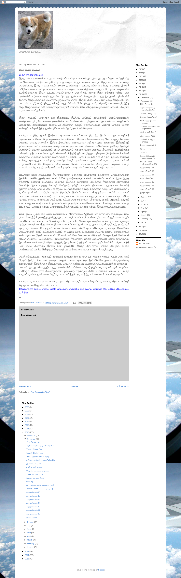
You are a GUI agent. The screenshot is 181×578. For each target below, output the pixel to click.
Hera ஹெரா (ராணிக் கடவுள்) (37, 456)
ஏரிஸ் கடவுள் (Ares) (147, 136)
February (145, 219)
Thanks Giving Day (148, 113)
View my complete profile (146, 247)
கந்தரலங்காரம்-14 (147, 175)
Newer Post (25, 386)
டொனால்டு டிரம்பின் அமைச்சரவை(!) (147, 157)
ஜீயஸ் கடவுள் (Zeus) (148, 132)
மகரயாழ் (143, 152)
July (143, 201)
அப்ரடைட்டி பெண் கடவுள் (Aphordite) (150, 127)
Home (74, 386)
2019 (141, 83)
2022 (141, 73)
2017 (141, 91)
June (143, 204)
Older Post (123, 386)
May (143, 208)
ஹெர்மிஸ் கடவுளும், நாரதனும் (147, 140)
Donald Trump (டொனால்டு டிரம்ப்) (148, 163)
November (145, 101)
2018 (141, 87)
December (145, 97)
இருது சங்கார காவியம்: (149, 149)
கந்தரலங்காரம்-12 (147, 182)
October (144, 197)
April (143, 212)
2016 (141, 94)
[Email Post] (74, 303)
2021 (141, 76)
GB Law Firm (144, 243)
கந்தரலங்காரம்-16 (147, 168)
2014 (141, 230)
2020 (141, 80)
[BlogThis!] (82, 302)
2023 (141, 69)
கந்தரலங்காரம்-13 (147, 178)
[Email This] (79, 302)
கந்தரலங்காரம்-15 (147, 171)
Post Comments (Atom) (40, 392)
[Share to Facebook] (87, 302)
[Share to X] (85, 302)
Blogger (101, 570)
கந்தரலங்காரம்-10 (147, 189)
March (144, 215)
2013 (141, 234)
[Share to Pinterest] (90, 302)
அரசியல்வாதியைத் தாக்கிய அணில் (147, 109)
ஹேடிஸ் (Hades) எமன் (148, 117)
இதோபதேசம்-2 (146, 193)
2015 (141, 227)
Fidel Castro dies (147, 104)
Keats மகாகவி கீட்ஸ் (148, 145)
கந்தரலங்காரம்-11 (147, 186)
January (144, 222)
